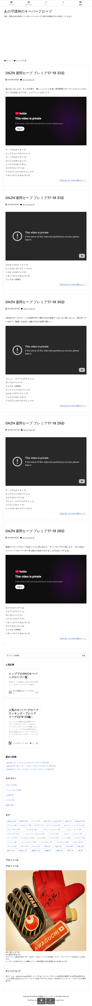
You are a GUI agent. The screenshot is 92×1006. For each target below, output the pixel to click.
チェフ (54, 834)
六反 (58, 846)
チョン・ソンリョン (73, 834)
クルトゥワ (13, 834)
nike (47, 821)
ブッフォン (63, 842)
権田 (59, 850)
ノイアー (53, 838)
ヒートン (12, 842)
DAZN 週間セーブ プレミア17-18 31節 (35, 198)
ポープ (24, 846)
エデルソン (25, 825)
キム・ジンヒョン (52, 829)
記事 (10, 805)
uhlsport (80, 821)
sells (68, 821)
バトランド (79, 838)
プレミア (12, 846)
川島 (80, 846)
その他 (9, 795)
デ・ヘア (12, 838)
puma (58, 821)
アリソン (12, 825)
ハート (66, 838)
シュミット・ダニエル (34, 834)
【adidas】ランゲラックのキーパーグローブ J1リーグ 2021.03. (30, 769)
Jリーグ (35, 821)
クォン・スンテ (74, 829)
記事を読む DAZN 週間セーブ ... (73, 180)
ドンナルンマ (27, 838)
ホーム (8, 61)
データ (10, 800)
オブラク (39, 825)
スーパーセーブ (28, 80)
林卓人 (23, 850)
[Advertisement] (46, 39)
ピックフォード (29, 842)
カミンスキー (13, 829)
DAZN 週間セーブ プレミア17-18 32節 (35, 73)
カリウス (32, 829)
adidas (11, 821)
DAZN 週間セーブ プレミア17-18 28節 (35, 531)
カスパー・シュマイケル (74, 825)
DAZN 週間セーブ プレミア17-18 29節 (35, 423)
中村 (47, 846)
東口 (10, 850)
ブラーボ (78, 842)
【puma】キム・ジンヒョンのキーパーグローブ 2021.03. (27, 763)
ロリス (36, 846)
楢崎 (48, 850)
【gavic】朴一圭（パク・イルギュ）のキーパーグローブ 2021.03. (31, 766)
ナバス (41, 838)
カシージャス (53, 825)
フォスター (46, 842)
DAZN (23, 821)
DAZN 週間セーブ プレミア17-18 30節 (35, 302)
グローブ (11, 785)
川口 (69, 846)
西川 (70, 850)
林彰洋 (36, 850)
